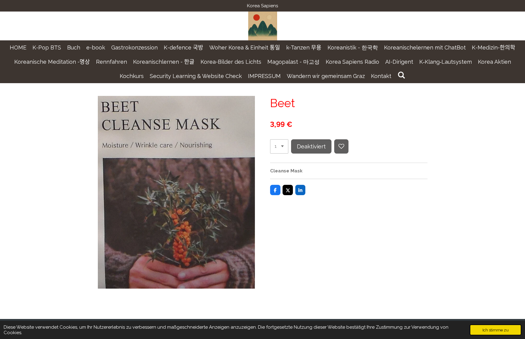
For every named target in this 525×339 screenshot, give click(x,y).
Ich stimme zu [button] (495, 329)
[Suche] (401, 75)
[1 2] (279, 146)
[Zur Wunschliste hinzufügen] (341, 146)
